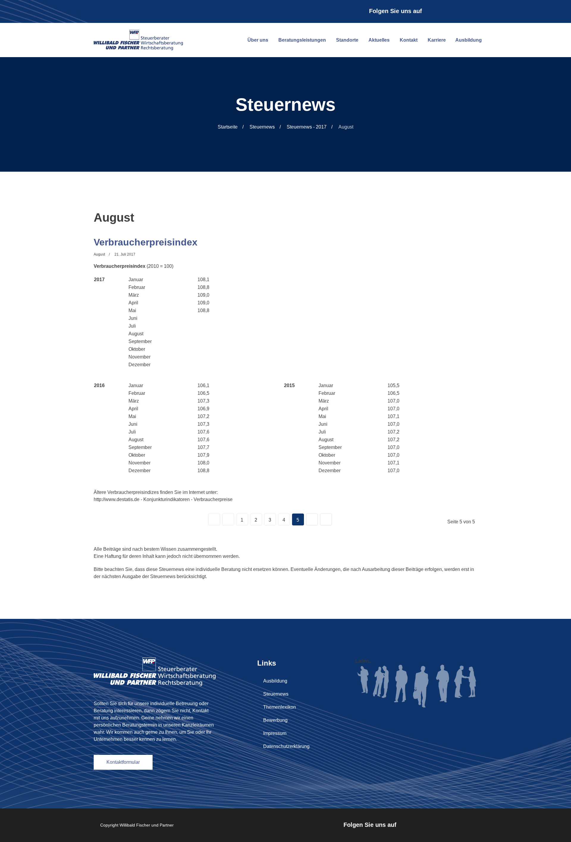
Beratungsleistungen (302, 40)
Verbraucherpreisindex (145, 242)
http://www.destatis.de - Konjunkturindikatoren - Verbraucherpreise (163, 499)
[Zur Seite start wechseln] (214, 519)
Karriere (437, 40)
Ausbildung (468, 40)
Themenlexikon (279, 707)
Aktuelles (379, 40)
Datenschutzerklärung (286, 746)
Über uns (257, 40)
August (99, 254)
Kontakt (409, 40)
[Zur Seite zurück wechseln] (228, 519)
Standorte (347, 40)
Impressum (274, 733)
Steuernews (275, 694)
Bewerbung (275, 720)
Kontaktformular (123, 762)
